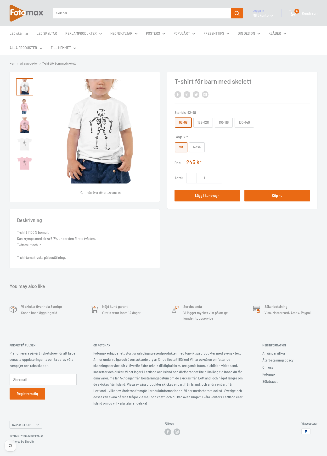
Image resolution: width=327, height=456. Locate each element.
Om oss (267, 367)
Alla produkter (29, 63)
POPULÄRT (182, 33)
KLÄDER (275, 33)
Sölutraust (270, 381)
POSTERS (153, 33)
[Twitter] (196, 94)
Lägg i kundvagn (207, 196)
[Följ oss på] (167, 431)
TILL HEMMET (61, 48)
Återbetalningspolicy (277, 360)
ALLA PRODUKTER (23, 48)
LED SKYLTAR (47, 33)
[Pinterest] (187, 94)
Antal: (179, 178)
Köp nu (277, 196)
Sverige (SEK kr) (21, 424)
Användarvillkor (273, 353)
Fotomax (268, 374)
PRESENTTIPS (213, 33)
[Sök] (237, 13)
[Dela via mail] (205, 94)
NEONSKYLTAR (121, 33)
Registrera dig (27, 394)
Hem (12, 63)
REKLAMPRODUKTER (81, 33)
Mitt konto (261, 15)
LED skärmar (19, 33)
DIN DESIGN (246, 33)
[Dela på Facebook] (178, 94)
